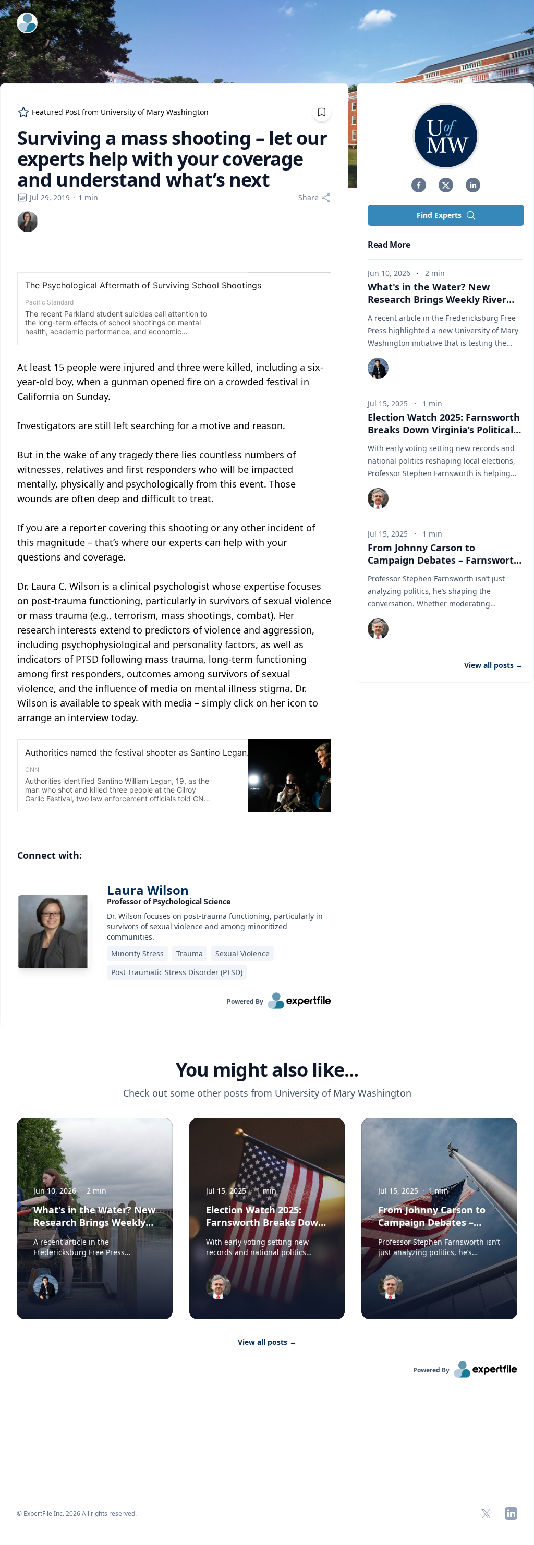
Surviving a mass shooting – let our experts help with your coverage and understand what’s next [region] (172, 159)
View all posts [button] (493, 665)
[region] (174, 542)
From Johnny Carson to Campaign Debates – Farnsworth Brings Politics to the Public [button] (444, 560)
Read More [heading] (389, 244)
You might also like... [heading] (267, 1070)
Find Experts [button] (439, 215)
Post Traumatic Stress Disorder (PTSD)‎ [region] (176, 972)
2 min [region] (435, 273)
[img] (27, 221)
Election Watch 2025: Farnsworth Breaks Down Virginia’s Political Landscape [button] (444, 429)
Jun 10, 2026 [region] (389, 273)
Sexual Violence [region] (242, 953)
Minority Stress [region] (137, 953)
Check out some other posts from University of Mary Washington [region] (267, 1093)
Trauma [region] (189, 953)
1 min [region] (88, 197)
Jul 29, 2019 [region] (50, 197)
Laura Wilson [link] (148, 889)
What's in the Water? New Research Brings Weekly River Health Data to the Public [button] (437, 299)
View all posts (267, 1342)
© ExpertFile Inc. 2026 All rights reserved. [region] (77, 1513)
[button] (418, 185)
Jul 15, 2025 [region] (388, 403)
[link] (27, 221)
